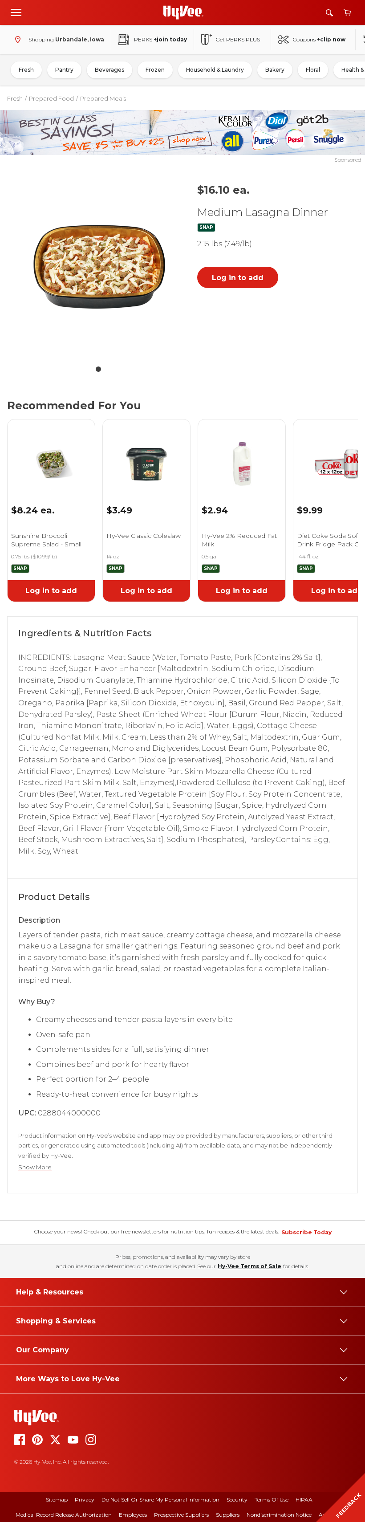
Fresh (26, 69)
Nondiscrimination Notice (279, 1514)
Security (237, 1499)
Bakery (274, 69)
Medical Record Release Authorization (64, 1514)
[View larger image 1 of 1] (98, 268)
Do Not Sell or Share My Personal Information (160, 1499)
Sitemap (57, 1499)
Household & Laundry (215, 69)
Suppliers (227, 1514)
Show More (35, 1167)
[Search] (329, 12)
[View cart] (347, 12)
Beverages (109, 69)
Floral (313, 69)
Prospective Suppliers (181, 1514)
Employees (133, 1514)
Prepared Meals (103, 98)
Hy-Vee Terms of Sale (249, 1266)
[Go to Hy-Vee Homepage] (183, 12)
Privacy (84, 1499)
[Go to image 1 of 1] (98, 369)
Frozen (155, 69)
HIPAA (304, 1499)
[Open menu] (16, 12)
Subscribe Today (306, 1232)
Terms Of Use (271, 1499)
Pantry (64, 69)
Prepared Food (51, 98)
